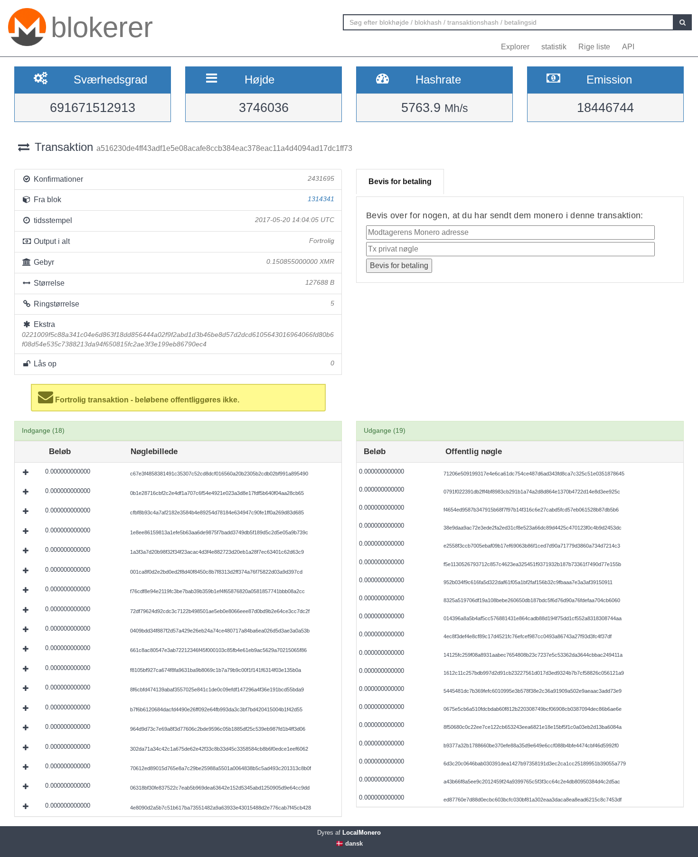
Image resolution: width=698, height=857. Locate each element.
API (628, 47)
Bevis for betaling (400, 181)
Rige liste (594, 47)
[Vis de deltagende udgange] (26, 472)
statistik (553, 47)
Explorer (515, 47)
